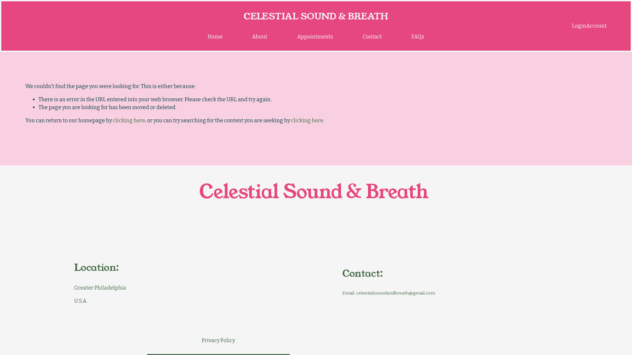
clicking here (129, 120)
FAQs (417, 37)
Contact (372, 37)
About (259, 37)
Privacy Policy (218, 340)
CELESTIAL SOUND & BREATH (316, 16)
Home (215, 37)
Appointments (315, 37)
